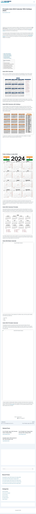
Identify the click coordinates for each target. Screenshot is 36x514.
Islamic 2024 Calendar (7, 53)
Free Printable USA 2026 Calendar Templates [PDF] (10, 478)
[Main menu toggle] (34, 2)
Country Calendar (5, 434)
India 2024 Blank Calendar (7, 67)
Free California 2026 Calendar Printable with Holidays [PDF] (11, 481)
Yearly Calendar (4, 499)
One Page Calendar (5, 497)
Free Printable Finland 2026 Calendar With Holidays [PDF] (11, 483)
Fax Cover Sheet (5, 494)
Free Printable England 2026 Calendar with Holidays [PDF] (11, 480)
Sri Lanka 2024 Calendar (7, 55)
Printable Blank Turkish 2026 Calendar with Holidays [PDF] (11, 477)
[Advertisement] (18, 20)
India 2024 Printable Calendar (8, 68)
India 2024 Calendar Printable (8, 66)
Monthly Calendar (5, 496)
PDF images (12, 404)
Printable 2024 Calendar (7, 58)
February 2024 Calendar (7, 54)
